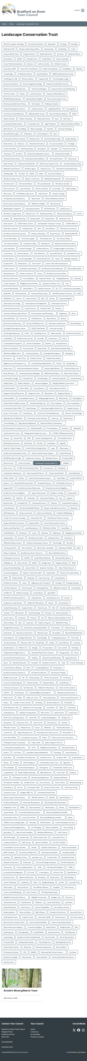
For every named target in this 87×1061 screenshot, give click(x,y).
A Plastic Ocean (60, 64)
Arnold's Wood (76, 478)
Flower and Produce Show (29, 49)
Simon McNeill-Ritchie (73, 633)
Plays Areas (69, 887)
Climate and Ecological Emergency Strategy (16, 827)
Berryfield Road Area (57, 553)
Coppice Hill (43, 79)
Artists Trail (58, 872)
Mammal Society (43, 119)
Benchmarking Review (40, 777)
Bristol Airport (23, 253)
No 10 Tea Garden (67, 937)
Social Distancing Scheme (41, 363)
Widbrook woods (10, 678)
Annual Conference (11, 862)
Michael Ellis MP (71, 234)
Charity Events (32, 683)
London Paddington (49, 718)
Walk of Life (8, 698)
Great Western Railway (13, 668)
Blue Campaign (36, 129)
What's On (23, 648)
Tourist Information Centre (54, 523)
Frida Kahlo (55, 628)
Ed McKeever (37, 318)
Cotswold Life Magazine (13, 872)
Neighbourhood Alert (48, 747)
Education (52, 44)
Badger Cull (55, 897)
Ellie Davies (63, 398)
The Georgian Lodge (61, 79)
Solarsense (72, 159)
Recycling (7, 832)
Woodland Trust (73, 253)
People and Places (61, 777)
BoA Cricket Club (40, 837)
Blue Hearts (51, 318)
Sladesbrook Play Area (66, 693)
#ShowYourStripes (52, 373)
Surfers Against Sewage (32, 84)
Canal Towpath (9, 283)
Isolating (77, 278)
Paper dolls (36, 743)
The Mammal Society (49, 892)
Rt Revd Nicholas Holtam (55, 199)
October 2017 (61, 757)
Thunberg (25, 882)
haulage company (71, 259)
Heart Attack (31, 298)
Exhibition (7, 498)
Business (74, 508)
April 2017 (51, 593)
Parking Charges (72, 583)
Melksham (57, 533)
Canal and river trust (12, 433)
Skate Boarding (27, 149)
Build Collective (24, 383)
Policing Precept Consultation (15, 743)
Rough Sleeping (48, 882)
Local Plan (50, 708)
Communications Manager (29, 373)
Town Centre (60, 782)
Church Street (22, 887)
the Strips (67, 678)
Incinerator (52, 338)
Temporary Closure (33, 458)
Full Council (19, 613)
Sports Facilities (41, 842)
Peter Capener (56, 403)
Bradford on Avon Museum (52, 268)
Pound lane (57, 668)
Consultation (60, 578)
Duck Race (8, 757)
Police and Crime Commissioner (64, 738)
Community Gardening (72, 288)
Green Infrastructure (12, 308)
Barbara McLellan (39, 234)
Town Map (61, 478)
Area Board (8, 787)
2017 (74, 563)
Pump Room (50, 219)
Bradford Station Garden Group (16, 673)
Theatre (54, 503)
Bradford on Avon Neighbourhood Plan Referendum (58, 488)
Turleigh (71, 144)
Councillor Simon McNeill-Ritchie (38, 752)
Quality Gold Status (49, 847)
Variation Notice (68, 747)
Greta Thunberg (10, 882)
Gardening (62, 49)
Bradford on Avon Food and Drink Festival (16, 234)
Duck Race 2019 (10, 69)
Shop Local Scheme (44, 513)
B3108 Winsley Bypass (12, 99)
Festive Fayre (60, 917)
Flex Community (73, 403)
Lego (53, 448)
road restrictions (53, 902)
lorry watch (62, 648)
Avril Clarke (8, 887)
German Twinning (65, 129)
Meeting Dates (43, 588)
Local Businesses (31, 528)
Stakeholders (77, 757)
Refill (74, 114)
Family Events (29, 782)
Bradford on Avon (11, 583)
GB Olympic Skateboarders (55, 802)
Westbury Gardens (35, 538)
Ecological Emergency (52, 353)
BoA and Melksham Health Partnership (59, 812)
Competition (9, 772)
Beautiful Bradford (63, 558)
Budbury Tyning (57, 493)
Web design (69, 877)
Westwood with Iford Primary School (16, 104)
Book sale (27, 862)
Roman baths (35, 219)
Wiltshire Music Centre (13, 543)
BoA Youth (42, 348)
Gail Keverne (65, 209)
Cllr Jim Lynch (9, 184)
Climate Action (37, 109)
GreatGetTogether (11, 573)
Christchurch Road (47, 498)
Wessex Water (28, 79)
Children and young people (14, 822)
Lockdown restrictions (28, 268)
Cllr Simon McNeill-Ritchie (29, 508)
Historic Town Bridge (73, 413)
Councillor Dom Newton (25, 757)
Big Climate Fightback (27, 423)
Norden (50, 129)
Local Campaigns (25, 259)
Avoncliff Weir (9, 318)
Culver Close (8, 618)
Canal (57, 259)
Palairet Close (27, 917)
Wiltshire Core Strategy (32, 708)
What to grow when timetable (15, 797)
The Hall (21, 174)
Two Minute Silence (40, 887)
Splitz (41, 174)
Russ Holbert (61, 947)
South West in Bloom (42, 558)
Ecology (63, 44)
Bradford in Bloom (39, 673)
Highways (63, 313)
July (60, 498)
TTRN (70, 867)
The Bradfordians (63, 728)
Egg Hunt (66, 763)
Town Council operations (61, 922)
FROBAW (7, 298)
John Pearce (25, 907)
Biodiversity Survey (25, 338)
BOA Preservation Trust (49, 164)
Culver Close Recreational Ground (58, 263)
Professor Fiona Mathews (14, 114)
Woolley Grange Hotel (12, 214)
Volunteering (34, 678)
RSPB (22, 807)
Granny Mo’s (8, 263)
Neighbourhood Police (29, 283)
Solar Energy (31, 408)
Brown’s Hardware (11, 84)
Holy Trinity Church (66, 568)
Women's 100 (26, 643)
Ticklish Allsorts (71, 224)
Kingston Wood (64, 393)
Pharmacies (64, 448)
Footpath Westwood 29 (23, 483)
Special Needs (42, 74)
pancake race (37, 857)
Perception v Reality (11, 782)
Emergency (43, 767)
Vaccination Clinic (10, 817)
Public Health (17, 578)
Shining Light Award (46, 398)
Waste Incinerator (26, 877)
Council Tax (8, 732)
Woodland (49, 393)
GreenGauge (42, 378)
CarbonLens (27, 413)
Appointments (71, 658)
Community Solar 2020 (12, 408)
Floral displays (28, 278)
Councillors (65, 528)
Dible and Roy (56, 333)
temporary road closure (13, 603)
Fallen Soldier (71, 189)
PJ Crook (30, 872)
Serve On (23, 318)
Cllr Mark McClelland (55, 867)
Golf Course (62, 832)
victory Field (30, 568)
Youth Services (46, 757)
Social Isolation (9, 388)
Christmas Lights (28, 239)
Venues (6, 438)
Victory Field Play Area (35, 323)
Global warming (46, 214)
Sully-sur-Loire (32, 698)
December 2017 (33, 787)
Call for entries (43, 64)
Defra (64, 338)
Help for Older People (12, 448)
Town (6, 777)
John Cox (55, 418)
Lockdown (51, 443)
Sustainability (9, 398)
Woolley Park (32, 59)
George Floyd (61, 343)
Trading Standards (58, 638)
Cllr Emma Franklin (58, 673)
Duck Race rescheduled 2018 (35, 628)
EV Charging (36, 827)
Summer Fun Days (47, 568)
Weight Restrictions (11, 628)
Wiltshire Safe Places (12, 169)
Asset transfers (62, 613)
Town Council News (69, 847)
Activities (31, 498)
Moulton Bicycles (19, 663)
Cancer (18, 298)
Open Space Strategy (12, 303)
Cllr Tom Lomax (76, 917)
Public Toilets (9, 478)
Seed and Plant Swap (39, 293)
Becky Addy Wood (52, 368)
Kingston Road (61, 563)
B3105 (19, 59)
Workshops (49, 807)
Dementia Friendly (62, 154)
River (74, 313)
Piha (39, 228)
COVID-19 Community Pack (28, 468)
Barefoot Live (9, 877)
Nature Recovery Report (13, 927)
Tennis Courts (9, 268)
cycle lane (69, 902)
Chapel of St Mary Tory (51, 283)
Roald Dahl (40, 643)
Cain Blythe (8, 338)
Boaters (65, 428)
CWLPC (7, 693)
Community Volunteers (13, 473)
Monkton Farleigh (11, 957)
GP (57, 288)
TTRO (39, 867)
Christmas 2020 (44, 917)
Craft (73, 49)
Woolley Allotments (45, 832)
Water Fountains (26, 119)
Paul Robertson (40, 333)
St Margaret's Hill (10, 79)
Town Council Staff (56, 473)
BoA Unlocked (34, 807)
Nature (63, 318)
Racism (48, 343)
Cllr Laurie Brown (44, 184)
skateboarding (68, 852)
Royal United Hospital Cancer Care (16, 658)
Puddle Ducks (27, 228)
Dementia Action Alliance (35, 159)
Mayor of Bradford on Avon (55, 508)
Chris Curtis (38, 723)
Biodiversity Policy (73, 333)
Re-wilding (22, 129)
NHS (29, 438)
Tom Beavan (26, 902)
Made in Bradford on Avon (65, 243)
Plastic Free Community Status (16, 89)
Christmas (72, 708)
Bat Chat (66, 119)
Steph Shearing (19, 219)
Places (6, 763)
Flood (37, 728)
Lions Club (61, 772)
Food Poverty (30, 308)
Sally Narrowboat (11, 228)
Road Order (8, 503)
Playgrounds (64, 653)
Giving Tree (65, 718)
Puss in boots (45, 782)
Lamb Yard (73, 713)
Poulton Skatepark (11, 802)
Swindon (44, 533)
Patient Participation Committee (39, 154)
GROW (52, 797)
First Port (69, 897)
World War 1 (68, 732)
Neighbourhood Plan (73, 533)
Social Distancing (10, 608)
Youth (79, 214)
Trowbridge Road (42, 668)
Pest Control (31, 892)
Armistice (22, 618)
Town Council (27, 588)
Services (60, 54)
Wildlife (66, 463)
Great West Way (10, 239)
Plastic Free (30, 214)
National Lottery (20, 857)
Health (6, 219)
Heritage (75, 648)
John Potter (43, 194)
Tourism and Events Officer (70, 608)
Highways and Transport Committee (16, 363)
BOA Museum (49, 209)
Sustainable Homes (26, 398)
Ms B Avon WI (9, 49)
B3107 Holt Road (38, 328)
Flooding (57, 752)
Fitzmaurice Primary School (14, 139)
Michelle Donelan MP (52, 179)
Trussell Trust (74, 882)
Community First (58, 837)
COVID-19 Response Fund (62, 433)
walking (35, 658)
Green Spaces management (36, 303)
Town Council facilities (38, 922)
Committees (64, 683)
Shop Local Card (25, 513)
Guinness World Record (55, 94)
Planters (21, 144)
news (24, 583)
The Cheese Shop (63, 239)
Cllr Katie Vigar (9, 837)
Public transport (44, 623)
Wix (76, 927)
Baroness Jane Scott (24, 633)
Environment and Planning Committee (44, 313)
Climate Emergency (64, 214)
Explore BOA (34, 523)
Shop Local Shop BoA (12, 528)
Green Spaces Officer (57, 388)
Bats (57, 119)
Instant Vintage (25, 248)
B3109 (27, 558)
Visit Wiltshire (39, 253)
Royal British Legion (11, 134)
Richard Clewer (74, 54)
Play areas (8, 194)
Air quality (56, 633)
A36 (53, 608)
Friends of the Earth (57, 912)
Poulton (58, 308)
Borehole (42, 877)
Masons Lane (42, 633)
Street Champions (34, 343)
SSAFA (31, 174)
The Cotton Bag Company (46, 862)
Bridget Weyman (25, 638)
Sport (6, 663)
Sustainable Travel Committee (15, 847)
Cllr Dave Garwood (11, 688)
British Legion (30, 169)
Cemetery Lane (10, 792)
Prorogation (71, 109)
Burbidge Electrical (63, 942)
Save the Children (55, 174)
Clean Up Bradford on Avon (63, 957)
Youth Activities (10, 149)
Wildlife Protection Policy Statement (16, 897)
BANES (33, 952)
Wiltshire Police (62, 623)
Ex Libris (19, 154)
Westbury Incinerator (57, 323)
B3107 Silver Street (25, 224)
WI (23, 678)
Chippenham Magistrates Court (16, 653)
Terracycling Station (24, 867)
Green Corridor (24, 463)
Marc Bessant (9, 373)
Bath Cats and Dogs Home (14, 718)
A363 (79, 293)
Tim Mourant (70, 932)
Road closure (55, 234)
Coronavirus (48, 468)
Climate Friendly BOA (26, 164)
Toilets (21, 478)
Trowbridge (8, 74)
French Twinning (76, 663)
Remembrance (9, 273)
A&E (42, 298)
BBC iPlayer (40, 912)
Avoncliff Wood (56, 253)
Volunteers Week (65, 548)
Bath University (46, 54)
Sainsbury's (45, 243)
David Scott (68, 418)
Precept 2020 (67, 458)
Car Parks (17, 752)
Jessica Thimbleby (42, 907)
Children (19, 498)
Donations (8, 723)
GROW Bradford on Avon (62, 293)
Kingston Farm (34, 393)
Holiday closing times (27, 713)
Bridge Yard (46, 563)
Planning (30, 578)
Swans (61, 807)
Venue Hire (18, 438)
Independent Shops (26, 942)
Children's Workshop (35, 603)
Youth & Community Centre (37, 543)
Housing (32, 822)
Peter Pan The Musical (29, 69)
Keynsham (8, 633)
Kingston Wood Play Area (14, 393)
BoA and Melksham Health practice (52, 817)
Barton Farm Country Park (14, 922)
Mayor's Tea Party (32, 179)
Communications (32, 353)
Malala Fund (25, 728)
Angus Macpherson (24, 732)
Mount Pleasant (10, 907)
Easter (51, 603)
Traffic (59, 363)
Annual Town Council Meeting (63, 89)
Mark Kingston (29, 763)
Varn (55, 134)
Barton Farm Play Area (12, 323)
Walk (20, 698)
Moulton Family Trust (12, 179)
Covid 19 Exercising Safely (36, 448)
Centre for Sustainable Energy (49, 413)
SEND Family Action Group (62, 74)
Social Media (39, 932)
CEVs (34, 747)
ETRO (27, 333)
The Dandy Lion (45, 239)
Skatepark (42, 149)
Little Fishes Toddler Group (14, 403)
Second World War (11, 288)
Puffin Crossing (22, 593)
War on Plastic (25, 912)
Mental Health (36, 428)
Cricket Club (52, 857)
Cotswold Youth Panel (46, 792)
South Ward (46, 59)
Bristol (21, 538)
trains (34, 533)
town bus (29, 623)
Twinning (38, 703)
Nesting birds (74, 807)
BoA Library (52, 723)
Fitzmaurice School (11, 952)
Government (63, 603)
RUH (28, 668)
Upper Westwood (39, 493)
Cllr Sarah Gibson (25, 184)
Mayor (6, 703)
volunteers (68, 538)
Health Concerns (44, 288)
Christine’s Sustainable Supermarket (68, 169)
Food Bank (68, 703)
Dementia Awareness (12, 159)
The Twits (75, 638)
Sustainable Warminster (13, 124)
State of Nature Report (58, 114)
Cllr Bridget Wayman (12, 333)
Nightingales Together (12, 209)
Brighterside (65, 927)
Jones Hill (32, 718)
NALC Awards (9, 852)
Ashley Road (8, 383)
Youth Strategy (34, 613)
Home (33, 1029)
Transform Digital (35, 927)
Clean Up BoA (41, 957)
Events (67, 598)
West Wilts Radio (74, 268)
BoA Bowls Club (68, 857)
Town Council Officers (35, 473)
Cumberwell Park (10, 842)
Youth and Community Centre (15, 453)
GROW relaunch (38, 797)
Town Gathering (49, 698)
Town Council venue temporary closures (44, 453)
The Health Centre (65, 438)
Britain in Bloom (53, 703)
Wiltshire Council (60, 588)
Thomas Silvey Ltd (71, 368)
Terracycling (68, 827)
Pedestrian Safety (54, 358)
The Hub (69, 543)
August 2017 (8, 488)
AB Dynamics (45, 822)
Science (30, 64)
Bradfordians (9, 648)
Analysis (72, 772)
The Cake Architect (11, 243)
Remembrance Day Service (47, 732)
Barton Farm (9, 463)
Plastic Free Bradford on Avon (58, 84)
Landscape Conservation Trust (47, 463)
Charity (64, 723)
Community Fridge (11, 378)
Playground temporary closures (37, 433)
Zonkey (82, 1052)
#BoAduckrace (46, 772)
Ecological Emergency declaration (16, 328)
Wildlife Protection (39, 897)
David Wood (64, 643)
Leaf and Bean (9, 248)
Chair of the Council (67, 688)
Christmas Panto (71, 787)
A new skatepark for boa (65, 822)
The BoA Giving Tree (38, 403)
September (50, 573)
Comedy (77, 643)
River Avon (45, 713)
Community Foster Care (49, 763)
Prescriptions (52, 428)
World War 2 (28, 288)
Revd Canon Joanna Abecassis (15, 204)
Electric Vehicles (52, 827)
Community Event (39, 503)
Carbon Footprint (59, 378)
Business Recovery (11, 278)
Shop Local (8, 368)
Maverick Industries (44, 947)
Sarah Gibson (9, 259)
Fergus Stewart (29, 54)
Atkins (22, 94)
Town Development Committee (29, 368)
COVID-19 (8, 593)
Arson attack (28, 348)
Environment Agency (26, 767)
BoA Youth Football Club (60, 348)
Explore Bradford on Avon (14, 523)
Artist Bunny (19, 693)
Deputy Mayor (49, 683)
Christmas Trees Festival (37, 418)
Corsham (72, 952)
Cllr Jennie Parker (56, 159)
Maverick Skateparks (31, 802)
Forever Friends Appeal (13, 683)
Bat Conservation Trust (56, 99)
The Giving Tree (45, 942)
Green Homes (76, 378)
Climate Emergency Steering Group (16, 109)
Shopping (69, 353)
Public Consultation (50, 69)
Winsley (79, 69)
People (16, 763)
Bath (79, 548)
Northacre (8, 358)
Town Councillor (62, 59)
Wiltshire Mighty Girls (12, 353)
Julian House (59, 713)
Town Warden (9, 508)
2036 (61, 708)
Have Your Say (44, 578)
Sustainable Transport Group (49, 224)
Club (63, 663)
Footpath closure (44, 483)
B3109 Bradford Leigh (12, 458)
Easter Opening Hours (44, 438)
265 (20, 623)
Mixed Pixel (50, 927)
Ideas (70, 817)
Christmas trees (10, 902)
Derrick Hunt (50, 937)
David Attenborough (52, 139)
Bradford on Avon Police (56, 273)
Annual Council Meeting (51, 658)
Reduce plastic (9, 912)
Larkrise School (36, 94)
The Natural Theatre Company (59, 518)
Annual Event (37, 598)
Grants (61, 882)
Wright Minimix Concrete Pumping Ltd (65, 383)
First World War (10, 738)
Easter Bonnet (71, 752)
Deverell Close (75, 912)
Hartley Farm (9, 962)
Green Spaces (39, 388)
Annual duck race (53, 598)
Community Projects (70, 503)
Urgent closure (73, 408)
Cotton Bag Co (43, 134)
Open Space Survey (59, 303)
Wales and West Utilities (70, 124)
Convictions (8, 253)
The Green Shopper (39, 89)
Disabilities (67, 69)
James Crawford (26, 273)
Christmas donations (49, 852)
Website (38, 902)
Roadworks (22, 263)
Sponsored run (54, 932)
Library (6, 483)
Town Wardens (74, 473)
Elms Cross (8, 468)
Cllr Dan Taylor (9, 94)
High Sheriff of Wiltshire (13, 418)
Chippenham (8, 538)
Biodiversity (35, 139)
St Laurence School (35, 44)
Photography (23, 932)
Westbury (23, 533)
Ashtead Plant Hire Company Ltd (44, 653)
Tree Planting (9, 423)
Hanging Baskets (62, 278)
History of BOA (42, 189)
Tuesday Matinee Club (72, 164)
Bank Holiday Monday (27, 772)
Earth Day (28, 443)
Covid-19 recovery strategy (14, 518)
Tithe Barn (28, 134)
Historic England (41, 383)
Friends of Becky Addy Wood (15, 313)
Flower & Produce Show (69, 573)
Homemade (48, 49)
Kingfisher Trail (10, 807)
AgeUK (62, 443)
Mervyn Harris (9, 189)
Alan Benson (72, 872)
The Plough (57, 543)
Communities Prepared (13, 343)
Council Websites (72, 1052)
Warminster (27, 957)
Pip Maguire (77, 398)
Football (34, 663)
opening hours (9, 713)
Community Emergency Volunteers (16, 747)
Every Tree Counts (11, 413)
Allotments (36, 199)
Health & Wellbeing (64, 513)
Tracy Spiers (44, 872)
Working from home (12, 443)
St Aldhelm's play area (25, 194)
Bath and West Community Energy (53, 423)
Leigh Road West (54, 109)
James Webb (9, 812)
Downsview (72, 493)
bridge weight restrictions (64, 248)
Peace (39, 273)
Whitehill (7, 293)
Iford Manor (50, 228)
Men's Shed (24, 388)
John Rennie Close (11, 917)
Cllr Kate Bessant (67, 862)
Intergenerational (33, 209)
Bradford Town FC (49, 663)
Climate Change (58, 194)
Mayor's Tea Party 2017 (32, 573)
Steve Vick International (13, 64)
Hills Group (26, 842)
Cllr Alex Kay (28, 688)
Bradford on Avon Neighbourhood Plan (16, 493)
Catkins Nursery (42, 248)
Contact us (34, 1032)
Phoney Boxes (21, 293)
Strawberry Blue (29, 243)
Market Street (36, 358)
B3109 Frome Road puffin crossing (16, 598)
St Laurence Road (56, 144)
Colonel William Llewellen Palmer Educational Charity (41, 693)
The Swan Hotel (10, 643)
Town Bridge (42, 638)
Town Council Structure (69, 698)
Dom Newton (9, 638)
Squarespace (9, 932)
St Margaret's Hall (20, 777)
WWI (6, 578)
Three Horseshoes (51, 678)
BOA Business (9, 513)
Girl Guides (36, 104)
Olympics (54, 149)
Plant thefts (8, 144)
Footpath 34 (22, 503)
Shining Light (8, 174)
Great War (57, 189)
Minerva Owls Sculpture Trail (59, 618)
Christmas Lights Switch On (51, 408)
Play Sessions (55, 204)
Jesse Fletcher (25, 189)
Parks (76, 653)
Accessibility (35, 1034)
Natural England (65, 298)
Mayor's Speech (10, 553)
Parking (58, 583)
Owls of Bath (9, 623)
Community (76, 588)
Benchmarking (75, 782)
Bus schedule (9, 767)
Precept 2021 (9, 942)
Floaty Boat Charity (11, 947)
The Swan (7, 154)
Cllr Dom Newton (10, 588)
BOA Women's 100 (11, 708)
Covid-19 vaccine (28, 817)
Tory (67, 283)
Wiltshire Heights (38, 204)
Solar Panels (8, 164)
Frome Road (38, 593)
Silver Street (22, 563)
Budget (35, 648)
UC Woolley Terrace (64, 483)
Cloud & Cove (45, 169)
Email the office (7, 1047)
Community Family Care (62, 767)
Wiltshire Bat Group (37, 114)
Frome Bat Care (33, 124)
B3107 (34, 563)
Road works (55, 877)
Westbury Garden (62, 184)
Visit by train (70, 628)
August (69, 498)
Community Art (36, 518)
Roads (34, 847)
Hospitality (70, 363)
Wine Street (8, 129)
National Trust (65, 219)
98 (42, 618)
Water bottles (9, 119)
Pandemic (62, 468)
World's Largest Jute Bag (13, 44)
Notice (6, 752)
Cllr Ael (39, 443)
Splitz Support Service (54, 743)
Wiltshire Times (10, 728)
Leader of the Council (21, 703)
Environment (70, 179)
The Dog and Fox (10, 548)
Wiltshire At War (49, 528)
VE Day (52, 298)
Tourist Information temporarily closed (41, 478)
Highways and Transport (41, 583)
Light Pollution (50, 124)
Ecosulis (40, 338)
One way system (56, 328)
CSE (24, 952)
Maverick (27, 947)
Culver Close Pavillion (24, 832)
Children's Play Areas (46, 688)
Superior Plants (45, 278)
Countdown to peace (29, 738)
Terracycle (8, 867)
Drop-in (33, 618)
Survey (20, 787)
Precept (48, 613)
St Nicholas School (25, 74)
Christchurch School (37, 144)
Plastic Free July (69, 149)
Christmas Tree (22, 723)
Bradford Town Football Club (28, 937)
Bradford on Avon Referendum (30, 488)
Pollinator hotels (51, 104)
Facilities (56, 887)
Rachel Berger (76, 323)
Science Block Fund (11, 54)
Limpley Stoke (27, 608)
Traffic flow (21, 358)
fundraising (8, 937)
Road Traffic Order (52, 787)
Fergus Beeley (70, 139)
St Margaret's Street (12, 558)
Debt (35, 882)
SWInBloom (8, 563)
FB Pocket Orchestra (68, 228)
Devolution (8, 59)
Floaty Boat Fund (43, 259)
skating (6, 857)
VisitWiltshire (9, 533)
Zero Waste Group (61, 907)
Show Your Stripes (71, 373)
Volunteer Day (53, 538)
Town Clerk (36, 263)
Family (51, 643)
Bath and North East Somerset (53, 952)
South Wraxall (65, 453)
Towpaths (77, 428)
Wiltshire (47, 728)
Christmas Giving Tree (28, 852)
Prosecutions (48, 648)
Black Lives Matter (11, 348)
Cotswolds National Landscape (30, 812)
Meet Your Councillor (45, 548)
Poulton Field (45, 308)
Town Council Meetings (13, 892)
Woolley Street (52, 458)
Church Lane (42, 608)
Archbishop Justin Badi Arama (15, 199)
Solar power (8, 224)
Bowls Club (24, 837)
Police (44, 738)
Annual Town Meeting (12, 568)
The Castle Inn (26, 548)
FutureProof (28, 378)
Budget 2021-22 (26, 792)
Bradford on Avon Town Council (33, 553)
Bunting (74, 44)
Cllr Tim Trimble (59, 842)
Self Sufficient (64, 797)
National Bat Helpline (34, 99)
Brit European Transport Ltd (15, 428)
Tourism (7, 613)
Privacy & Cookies (37, 1037)
